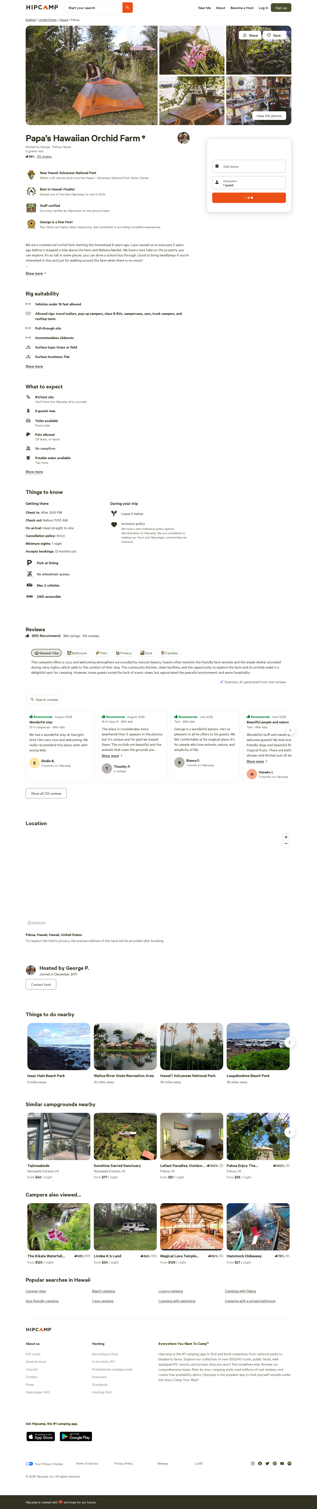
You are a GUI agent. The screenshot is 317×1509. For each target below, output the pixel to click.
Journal (31, 1369)
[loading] (249, 198)
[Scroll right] (289, 1042)
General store (36, 1361)
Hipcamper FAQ (38, 1392)
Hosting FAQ (101, 1392)
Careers (31, 1376)
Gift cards (33, 1353)
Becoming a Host (105, 1353)
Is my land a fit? (104, 1361)
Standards (99, 1384)
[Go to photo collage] (92, 75)
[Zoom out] (286, 843)
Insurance (99, 1376)
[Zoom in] (286, 837)
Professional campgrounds (112, 1369)
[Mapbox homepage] (36, 922)
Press (30, 1384)
